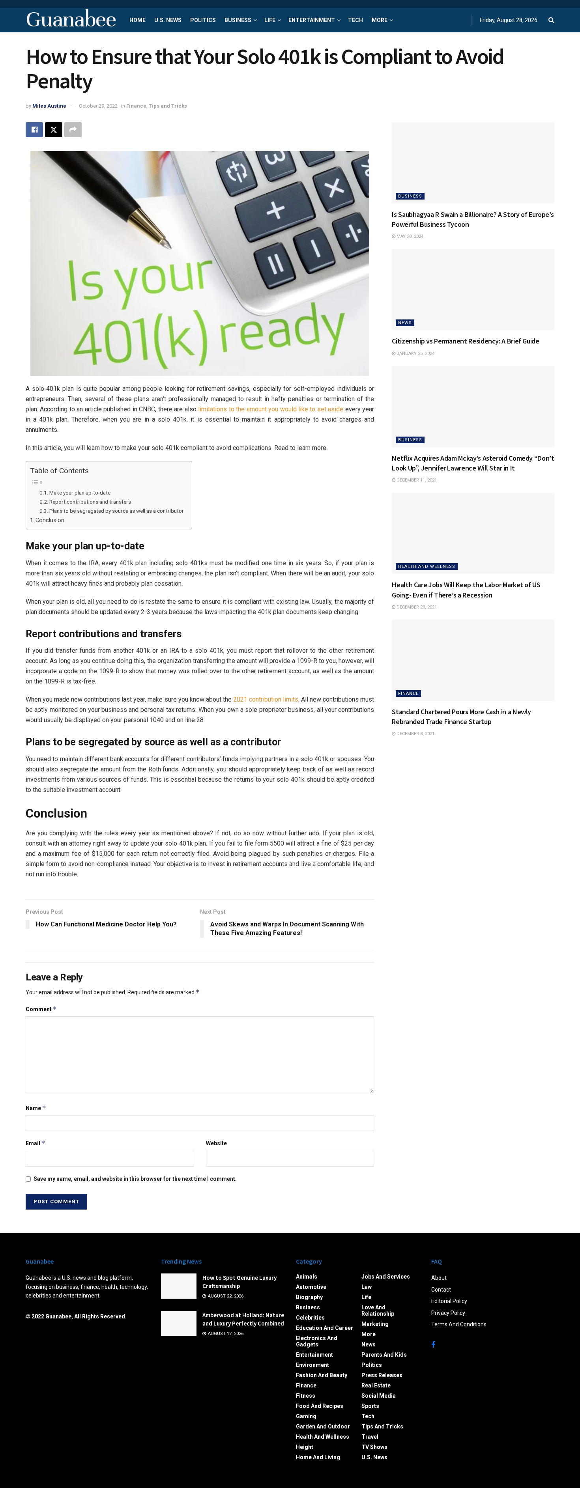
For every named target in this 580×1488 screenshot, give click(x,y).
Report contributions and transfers (90, 501)
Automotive (311, 1287)
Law (366, 1287)
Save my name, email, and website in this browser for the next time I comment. (135, 1179)
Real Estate (376, 1385)
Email (35, 1143)
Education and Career (324, 1328)
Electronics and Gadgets (316, 1341)
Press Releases (381, 1375)
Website (216, 1143)
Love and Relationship (377, 1310)
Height (304, 1447)
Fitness (305, 1396)
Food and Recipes (319, 1406)
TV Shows (374, 1447)
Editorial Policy (449, 1301)
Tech (355, 20)
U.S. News (167, 20)
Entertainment (311, 20)
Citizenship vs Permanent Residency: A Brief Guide (465, 340)
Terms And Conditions (458, 1324)
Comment (41, 1009)
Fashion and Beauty (321, 1375)
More (379, 20)
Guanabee (71, 20)
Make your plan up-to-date (79, 492)
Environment (312, 1365)
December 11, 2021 (416, 480)
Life (269, 20)
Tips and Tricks (168, 106)
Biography (309, 1297)
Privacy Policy (448, 1313)
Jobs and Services (385, 1276)
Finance (136, 106)
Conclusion (51, 520)
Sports (370, 1406)
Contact (441, 1289)
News (405, 322)
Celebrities (310, 1317)
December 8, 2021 (414, 733)
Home (137, 20)
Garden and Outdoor (323, 1426)
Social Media (378, 1396)
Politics (203, 20)
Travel (369, 1437)
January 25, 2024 (414, 353)
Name (36, 1108)
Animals (306, 1276)
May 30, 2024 (409, 236)
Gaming (306, 1416)
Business (238, 20)
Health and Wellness (426, 566)
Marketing (375, 1324)
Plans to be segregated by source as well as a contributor (116, 511)
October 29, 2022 (98, 106)
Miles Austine (49, 106)
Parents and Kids (384, 1355)
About (439, 1278)
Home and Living (318, 1457)
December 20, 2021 (416, 607)
